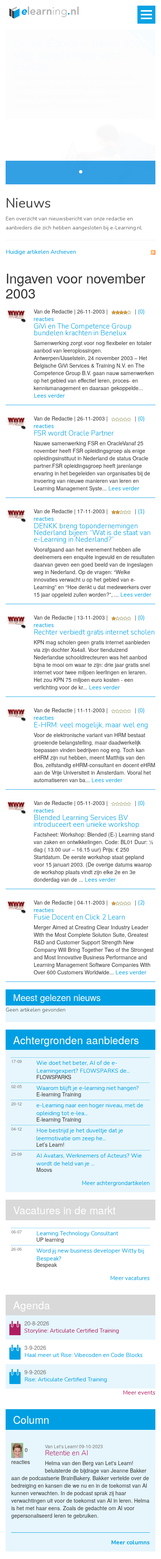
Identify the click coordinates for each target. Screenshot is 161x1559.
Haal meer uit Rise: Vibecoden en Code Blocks (83, 1355)
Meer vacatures (130, 1278)
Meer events (139, 1392)
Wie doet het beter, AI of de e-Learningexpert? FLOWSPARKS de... (83, 1067)
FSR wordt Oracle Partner (74, 433)
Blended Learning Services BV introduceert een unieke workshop (86, 821)
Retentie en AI (66, 1453)
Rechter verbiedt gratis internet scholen (94, 632)
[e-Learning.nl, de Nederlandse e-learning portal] (42, 12)
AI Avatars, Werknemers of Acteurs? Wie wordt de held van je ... (89, 1159)
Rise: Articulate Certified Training (65, 1379)
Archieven (63, 252)
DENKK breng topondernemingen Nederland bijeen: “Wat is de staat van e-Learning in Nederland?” (92, 532)
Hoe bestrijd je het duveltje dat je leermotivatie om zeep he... (79, 1134)
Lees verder (134, 112)
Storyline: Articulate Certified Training (71, 1330)
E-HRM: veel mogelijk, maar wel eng (91, 725)
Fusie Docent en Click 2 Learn (79, 917)
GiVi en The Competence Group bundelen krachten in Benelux (82, 329)
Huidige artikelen (27, 252)
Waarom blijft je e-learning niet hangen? (87, 1088)
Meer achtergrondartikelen (116, 1183)
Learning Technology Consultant (77, 1233)
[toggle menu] (146, 15)
